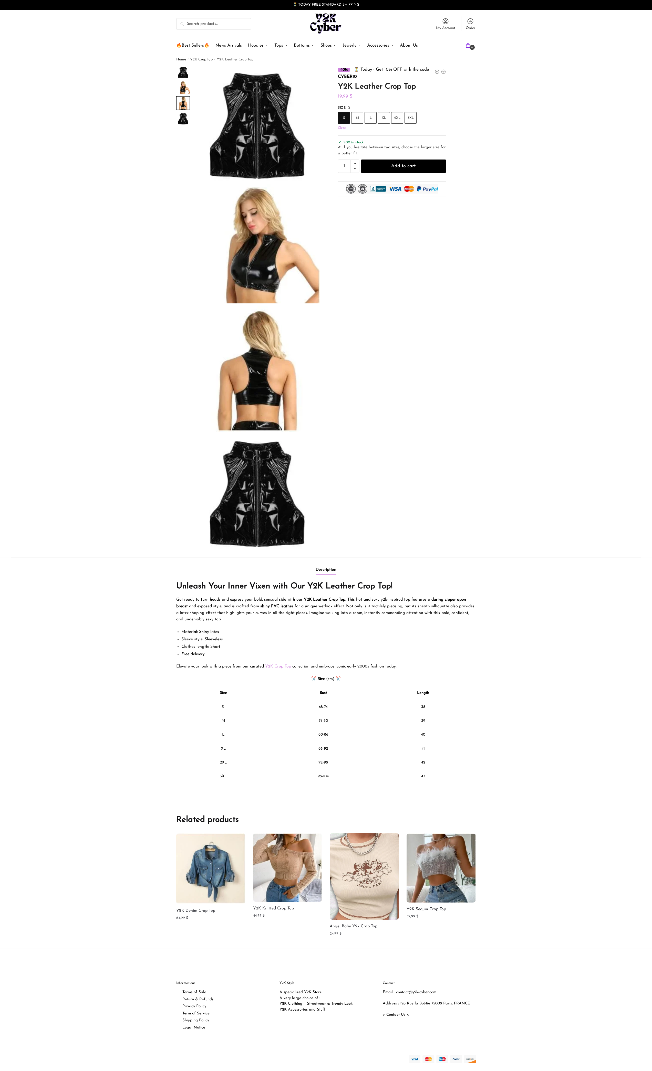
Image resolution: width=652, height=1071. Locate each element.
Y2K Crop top (201, 59)
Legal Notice (193, 1028)
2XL (397, 118)
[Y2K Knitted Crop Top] (287, 867)
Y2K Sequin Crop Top (426, 909)
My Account (445, 28)
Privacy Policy (194, 1006)
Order (470, 28)
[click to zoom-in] (256, 123)
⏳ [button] (295, 5)
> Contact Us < (396, 1015)
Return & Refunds (197, 999)
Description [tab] (326, 570)
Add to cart (403, 166)
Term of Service (196, 1013)
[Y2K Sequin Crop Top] (441, 868)
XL (384, 118)
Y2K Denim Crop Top (195, 911)
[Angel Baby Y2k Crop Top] (364, 876)
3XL (411, 118)
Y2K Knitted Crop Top (273, 908)
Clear (342, 128)
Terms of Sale (194, 992)
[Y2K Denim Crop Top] (210, 868)
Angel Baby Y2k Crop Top (353, 926)
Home (181, 59)
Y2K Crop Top (278, 666)
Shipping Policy (195, 1020)
